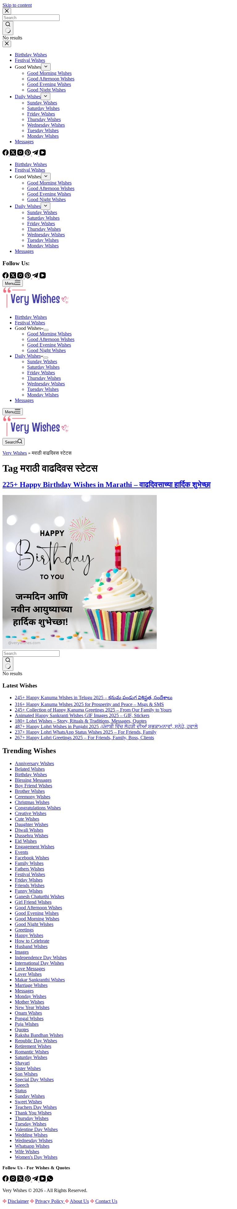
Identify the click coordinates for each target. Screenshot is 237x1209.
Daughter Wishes (31, 824)
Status (21, 1090)
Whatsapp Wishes (32, 1146)
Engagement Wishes (34, 846)
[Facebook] (6, 1180)
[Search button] (7, 664)
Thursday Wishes (44, 378)
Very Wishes (14, 453)
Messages (24, 400)
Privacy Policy (50, 1201)
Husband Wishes (31, 946)
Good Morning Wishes (49, 333)
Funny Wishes (29, 891)
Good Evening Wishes (49, 344)
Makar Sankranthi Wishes (40, 979)
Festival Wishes (30, 322)
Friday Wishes (41, 372)
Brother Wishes (30, 791)
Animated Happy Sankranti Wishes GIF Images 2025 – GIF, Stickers (82, 715)
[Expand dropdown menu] (46, 330)
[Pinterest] (28, 1180)
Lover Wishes (28, 974)
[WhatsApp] (50, 1180)
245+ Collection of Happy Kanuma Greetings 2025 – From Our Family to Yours (93, 709)
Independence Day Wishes (41, 957)
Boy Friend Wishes (33, 785)
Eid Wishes (26, 841)
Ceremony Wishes (32, 796)
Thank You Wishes (33, 1112)
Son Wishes (26, 1074)
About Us (79, 1201)
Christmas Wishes (32, 802)
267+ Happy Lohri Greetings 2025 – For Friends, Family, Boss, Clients (84, 737)
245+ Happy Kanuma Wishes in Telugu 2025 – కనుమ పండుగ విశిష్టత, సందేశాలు (94, 697)
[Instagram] (13, 1180)
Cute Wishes (27, 819)
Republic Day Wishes (36, 1040)
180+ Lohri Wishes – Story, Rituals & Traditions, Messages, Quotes (81, 721)
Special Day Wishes (34, 1079)
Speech (22, 1085)
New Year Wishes (32, 1007)
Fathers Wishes (29, 868)
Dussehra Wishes (31, 835)
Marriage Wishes (31, 985)
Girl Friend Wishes (33, 902)
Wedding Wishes (31, 1135)
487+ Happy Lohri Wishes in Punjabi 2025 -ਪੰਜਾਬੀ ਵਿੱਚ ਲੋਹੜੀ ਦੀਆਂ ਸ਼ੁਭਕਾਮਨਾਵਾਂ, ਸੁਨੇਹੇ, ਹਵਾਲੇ (106, 726)
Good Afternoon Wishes (50, 339)
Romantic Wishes (32, 1051)
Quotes (22, 1029)
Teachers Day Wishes (36, 1107)
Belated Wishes (30, 769)
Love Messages (30, 968)
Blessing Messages (33, 780)
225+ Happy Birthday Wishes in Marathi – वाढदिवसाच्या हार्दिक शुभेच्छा (106, 485)
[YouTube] (43, 1180)
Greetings (24, 929)
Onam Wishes (28, 1013)
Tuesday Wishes (43, 389)
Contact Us (106, 1201)
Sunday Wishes (42, 361)
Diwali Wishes (29, 830)
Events (21, 852)
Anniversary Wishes (34, 763)
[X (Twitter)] (21, 1180)
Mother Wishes (29, 1001)
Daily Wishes (28, 356)
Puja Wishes (27, 1024)
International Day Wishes (39, 963)
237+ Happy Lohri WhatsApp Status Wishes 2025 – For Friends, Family (85, 732)
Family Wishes (29, 863)
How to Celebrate (32, 940)
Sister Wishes (28, 1068)
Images (22, 952)
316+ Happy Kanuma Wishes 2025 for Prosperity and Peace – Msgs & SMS (89, 704)
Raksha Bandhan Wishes (39, 1035)
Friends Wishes (29, 885)
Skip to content (17, 5)
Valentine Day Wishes (36, 1129)
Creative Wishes (30, 813)
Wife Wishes (27, 1151)
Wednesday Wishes (46, 383)
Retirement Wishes (33, 1046)
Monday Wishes (43, 394)
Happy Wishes (29, 935)
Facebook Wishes (32, 857)
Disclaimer (18, 1201)
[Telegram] (36, 1180)
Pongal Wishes (29, 1018)
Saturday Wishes (43, 367)
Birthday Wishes (31, 317)
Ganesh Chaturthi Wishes (39, 896)
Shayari (22, 1062)
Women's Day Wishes (36, 1157)
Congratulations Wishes (38, 807)
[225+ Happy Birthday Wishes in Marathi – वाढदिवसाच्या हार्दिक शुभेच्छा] (79, 647)
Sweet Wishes (28, 1101)
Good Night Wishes (46, 350)
